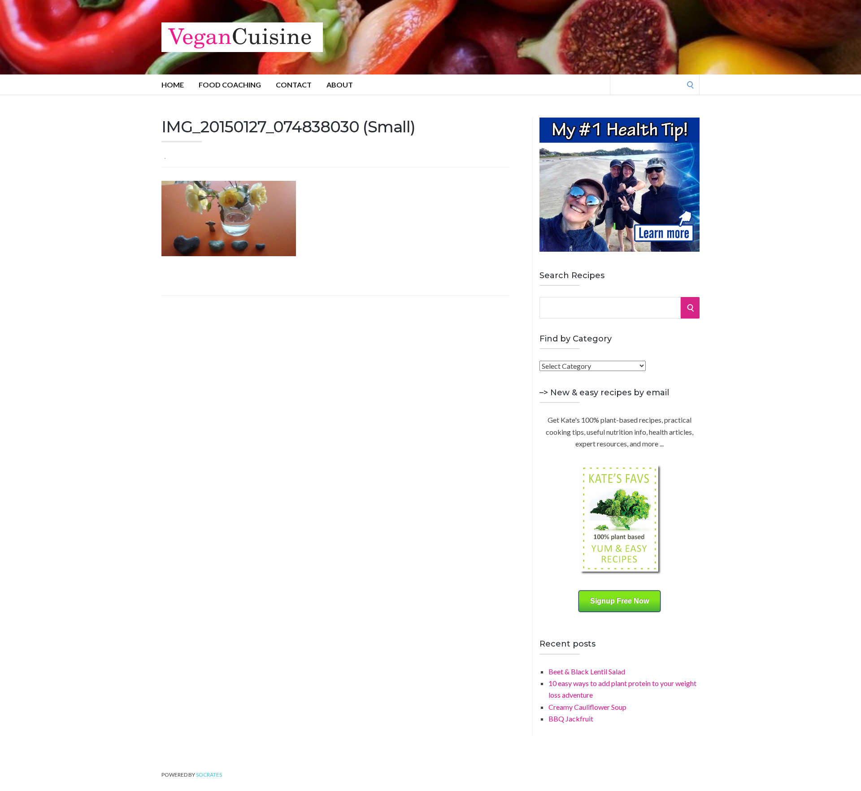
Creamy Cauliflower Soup (587, 707)
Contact (294, 84)
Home (172, 84)
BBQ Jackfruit (570, 718)
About (339, 84)
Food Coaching (230, 84)
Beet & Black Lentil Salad (586, 671)
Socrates (209, 774)
